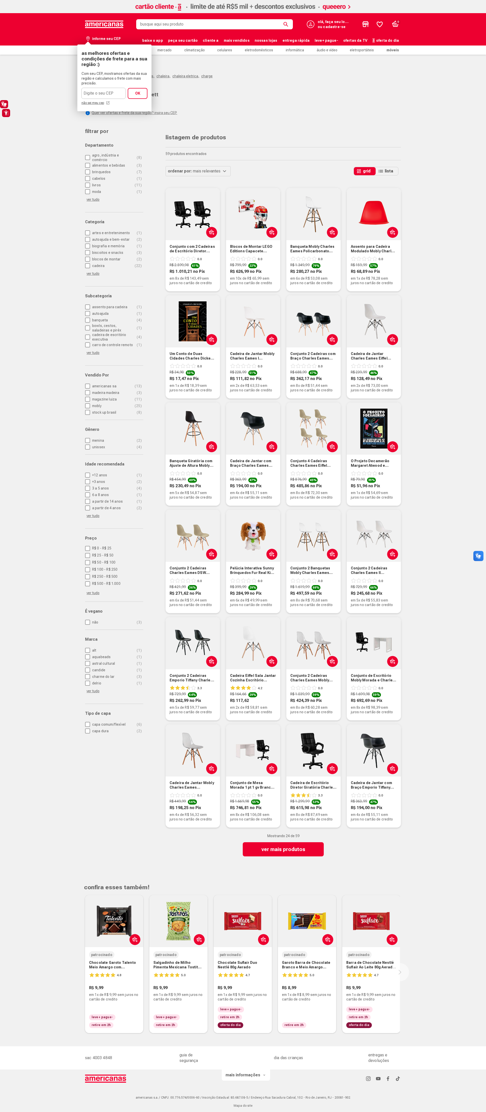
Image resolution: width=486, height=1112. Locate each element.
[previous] (84, 972)
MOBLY (116, 406)
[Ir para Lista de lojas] (365, 24)
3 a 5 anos (116, 488)
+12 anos (116, 475)
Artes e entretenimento (116, 233)
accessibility (6, 113)
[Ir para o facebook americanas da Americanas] (388, 1078)
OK (137, 93)
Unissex (116, 447)
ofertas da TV (355, 40)
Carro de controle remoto (116, 345)
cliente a (210, 40)
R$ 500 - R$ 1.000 (106, 584)
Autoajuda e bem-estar (116, 239)
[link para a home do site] (104, 24)
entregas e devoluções (378, 1058)
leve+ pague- (326, 40)
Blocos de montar (116, 259)
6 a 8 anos (116, 495)
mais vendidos (237, 40)
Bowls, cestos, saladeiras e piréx (116, 328)
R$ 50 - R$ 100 (103, 562)
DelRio (116, 683)
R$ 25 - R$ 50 (102, 555)
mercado (164, 50)
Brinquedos (116, 172)
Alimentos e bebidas (116, 165)
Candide (116, 670)
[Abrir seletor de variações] (210, 232)
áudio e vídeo (327, 50)
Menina (116, 440)
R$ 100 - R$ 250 (104, 569)
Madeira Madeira (116, 393)
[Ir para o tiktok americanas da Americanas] (398, 1078)
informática (295, 50)
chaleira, (163, 76)
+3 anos (116, 482)
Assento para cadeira (116, 307)
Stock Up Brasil (116, 412)
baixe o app (152, 40)
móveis (393, 50)
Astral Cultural (116, 663)
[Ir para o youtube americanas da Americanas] (378, 1078)
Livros (116, 185)
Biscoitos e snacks (116, 253)
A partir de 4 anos (116, 508)
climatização (194, 50)
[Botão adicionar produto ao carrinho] (271, 232)
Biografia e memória (116, 246)
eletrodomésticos (259, 50)
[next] (400, 972)
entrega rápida (296, 40)
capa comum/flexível (116, 724)
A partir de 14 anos (116, 501)
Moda (116, 192)
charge (207, 76)
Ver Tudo (93, 199)
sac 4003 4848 (98, 1057)
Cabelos (116, 178)
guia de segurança (188, 1058)
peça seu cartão (183, 40)
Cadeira (116, 266)
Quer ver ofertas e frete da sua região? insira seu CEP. (134, 113)
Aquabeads (116, 657)
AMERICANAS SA (116, 386)
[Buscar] (287, 24)
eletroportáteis (362, 50)
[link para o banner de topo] (243, 11)
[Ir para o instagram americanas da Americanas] (368, 1078)
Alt (116, 650)
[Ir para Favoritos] (380, 24)
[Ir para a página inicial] (105, 1079)
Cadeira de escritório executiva (116, 337)
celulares (224, 50)
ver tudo (93, 593)
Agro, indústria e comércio (116, 157)
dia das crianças (288, 1057)
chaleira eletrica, (185, 76)
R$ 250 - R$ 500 (104, 576)
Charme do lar (116, 677)
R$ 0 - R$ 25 (101, 548)
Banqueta (116, 320)
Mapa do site (243, 1105)
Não (116, 622)
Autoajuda (116, 314)
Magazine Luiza (116, 399)
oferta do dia (387, 40)
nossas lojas (266, 40)
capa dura (116, 731)
